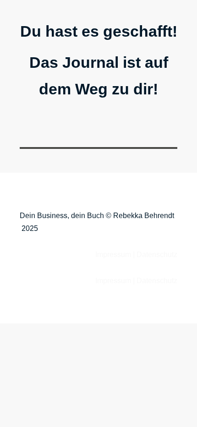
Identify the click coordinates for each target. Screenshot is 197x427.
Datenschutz (157, 254)
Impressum (113, 254)
